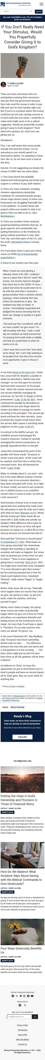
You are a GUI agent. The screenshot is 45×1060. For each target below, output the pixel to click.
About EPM (22, 1035)
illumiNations (7, 216)
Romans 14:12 (28, 513)
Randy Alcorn (16, 83)
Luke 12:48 (13, 468)
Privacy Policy (22, 1025)
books (8, 698)
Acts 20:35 (31, 562)
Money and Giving (17, 707)
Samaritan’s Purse (20, 242)
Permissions (22, 1030)
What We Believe (22, 1039)
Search (38, 12)
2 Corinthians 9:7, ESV (12, 542)
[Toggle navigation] (41, 4)
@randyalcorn (19, 696)
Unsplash (21, 686)
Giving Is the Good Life (23, 372)
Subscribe (22, 737)
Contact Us (22, 1044)
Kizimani (7, 298)
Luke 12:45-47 (26, 426)
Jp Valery (12, 686)
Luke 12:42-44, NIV (24, 399)
